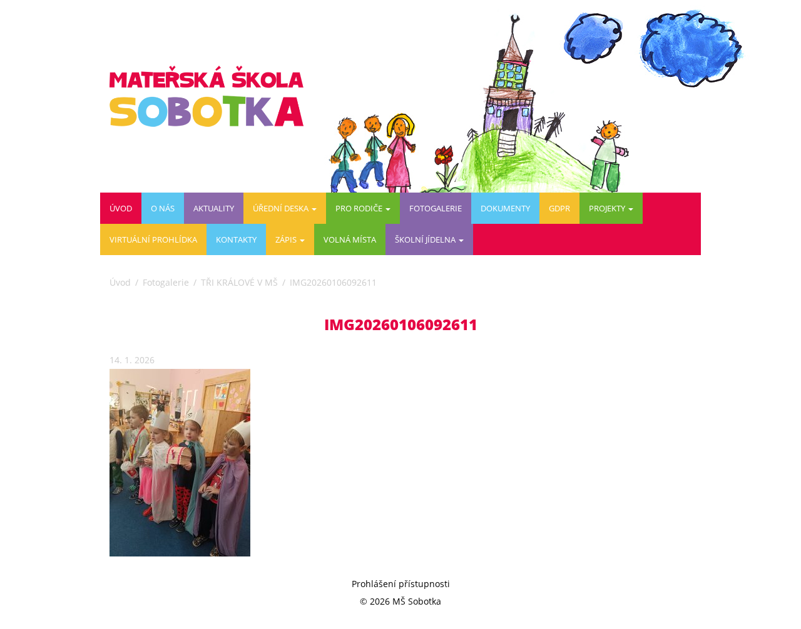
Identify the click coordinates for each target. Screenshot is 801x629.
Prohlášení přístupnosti (401, 584)
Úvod (121, 208)
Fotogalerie (435, 208)
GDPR (559, 208)
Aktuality (213, 208)
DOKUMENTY (505, 208)
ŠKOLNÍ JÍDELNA (426, 239)
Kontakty (236, 239)
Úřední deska (281, 208)
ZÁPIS (286, 239)
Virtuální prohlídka (153, 239)
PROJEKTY (608, 208)
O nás (163, 208)
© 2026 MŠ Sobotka (400, 601)
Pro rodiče (359, 208)
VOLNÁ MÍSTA (350, 239)
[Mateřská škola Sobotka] (211, 96)
